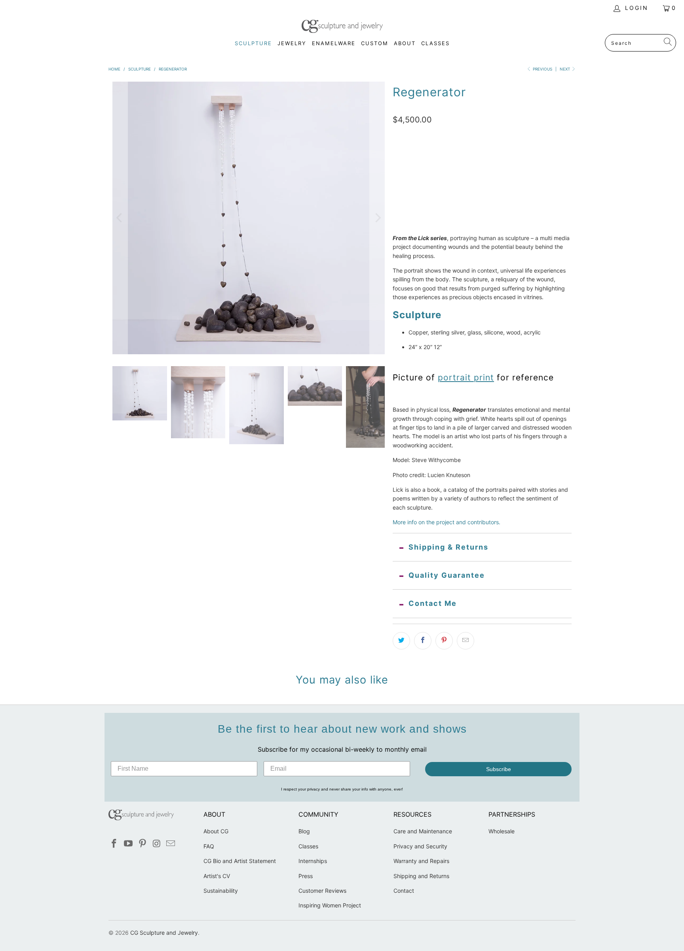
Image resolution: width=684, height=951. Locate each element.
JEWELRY (291, 43)
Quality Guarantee (446, 575)
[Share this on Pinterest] (444, 640)
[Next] (377, 218)
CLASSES (435, 43)
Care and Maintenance (422, 831)
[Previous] (120, 218)
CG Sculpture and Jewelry (164, 932)
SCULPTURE (253, 43)
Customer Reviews (322, 890)
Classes (308, 846)
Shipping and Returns (421, 876)
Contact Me (432, 603)
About (405, 43)
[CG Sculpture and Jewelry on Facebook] (114, 844)
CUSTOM (374, 43)
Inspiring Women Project (329, 905)
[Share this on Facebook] (422, 640)
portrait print (466, 377)
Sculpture (412, 164)
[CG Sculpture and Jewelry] (342, 27)
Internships (312, 860)
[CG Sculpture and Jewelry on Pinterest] (142, 844)
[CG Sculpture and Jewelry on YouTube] (129, 844)
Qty (397, 201)
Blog (304, 831)
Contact (403, 890)
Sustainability (220, 890)
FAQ (208, 846)
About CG (215, 831)
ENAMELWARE (333, 43)
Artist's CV (216, 876)
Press (305, 876)
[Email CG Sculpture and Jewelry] (171, 844)
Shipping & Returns (448, 547)
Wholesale (501, 831)
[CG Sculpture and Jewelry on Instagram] (157, 844)
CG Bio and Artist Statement (239, 860)
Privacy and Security (420, 846)
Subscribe (498, 769)
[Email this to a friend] (465, 640)
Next (565, 69)
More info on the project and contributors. (446, 522)
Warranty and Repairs (421, 860)
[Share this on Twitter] (401, 640)
